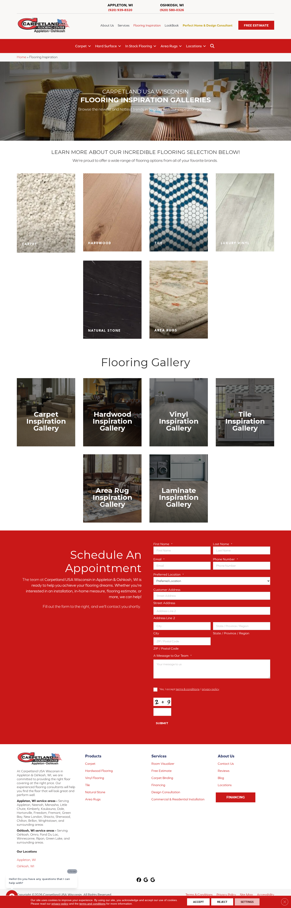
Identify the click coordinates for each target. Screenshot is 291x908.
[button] (256, 25)
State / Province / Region (231, 633)
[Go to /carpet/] (46, 213)
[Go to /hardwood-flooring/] (112, 212)
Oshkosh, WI (25, 866)
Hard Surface (106, 46)
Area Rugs (169, 46)
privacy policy (210, 689)
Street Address (164, 603)
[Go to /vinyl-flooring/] (245, 212)
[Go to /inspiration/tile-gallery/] (245, 412)
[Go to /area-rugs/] (178, 300)
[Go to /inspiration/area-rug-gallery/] (112, 488)
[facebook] (139, 880)
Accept (198, 901)
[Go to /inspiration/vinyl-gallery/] (178, 412)
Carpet (81, 46)
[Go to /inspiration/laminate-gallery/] (178, 488)
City (156, 633)
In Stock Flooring (138, 46)
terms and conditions (92, 903)
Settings (247, 901)
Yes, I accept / (189, 689)
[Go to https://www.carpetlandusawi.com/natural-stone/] (112, 300)
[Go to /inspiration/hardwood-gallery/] (112, 412)
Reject (222, 901)
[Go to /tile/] (178, 212)
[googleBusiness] (146, 880)
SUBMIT (162, 723)
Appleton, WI (26, 860)
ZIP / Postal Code (166, 648)
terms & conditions (187, 689)
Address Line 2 (164, 618)
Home (21, 57)
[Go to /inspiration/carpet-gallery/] (46, 412)
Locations (194, 46)
